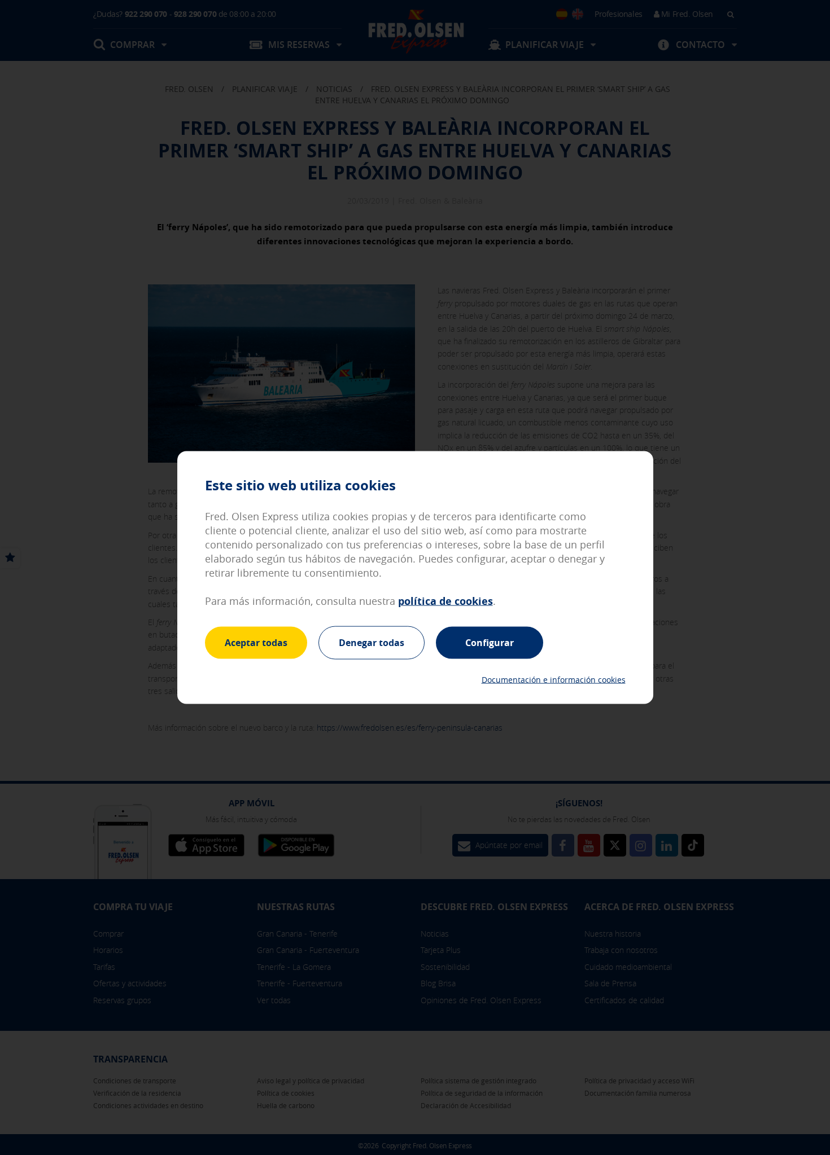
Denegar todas (371, 642)
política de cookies (445, 601)
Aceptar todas (256, 642)
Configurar (489, 642)
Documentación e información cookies (554, 679)
